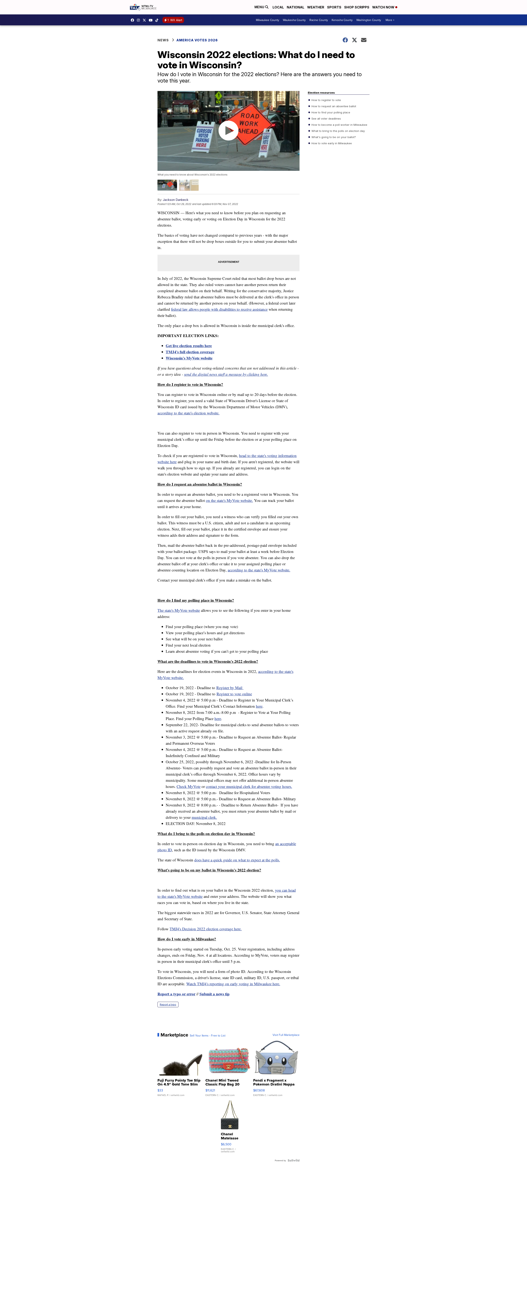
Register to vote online (234, 693)
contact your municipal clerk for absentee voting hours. (249, 786)
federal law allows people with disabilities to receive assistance (219, 309)
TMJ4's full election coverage (190, 352)
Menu (259, 7)
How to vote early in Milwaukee (331, 143)
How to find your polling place (330, 112)
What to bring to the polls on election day (338, 131)
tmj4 (133, 20)
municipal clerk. (204, 817)
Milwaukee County (267, 20)
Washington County (368, 20)
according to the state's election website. (188, 412)
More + (390, 20)
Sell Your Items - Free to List (207, 1035)
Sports (334, 7)
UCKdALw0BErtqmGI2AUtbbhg (152, 20)
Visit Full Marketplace (286, 1034)
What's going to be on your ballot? (333, 137)
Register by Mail (230, 687)
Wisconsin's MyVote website (189, 358)
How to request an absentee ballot (333, 106)
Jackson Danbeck (175, 200)
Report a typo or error (176, 994)
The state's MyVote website (178, 610)
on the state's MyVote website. (229, 500)
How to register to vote (326, 100)
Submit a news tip (214, 994)
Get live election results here (189, 345)
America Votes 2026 (197, 40)
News (163, 40)
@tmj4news (157, 20)
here (259, 706)
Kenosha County (342, 20)
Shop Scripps (356, 7)
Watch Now (383, 7)
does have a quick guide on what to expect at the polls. (237, 859)
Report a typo (168, 1004)
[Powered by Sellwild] (294, 1160)
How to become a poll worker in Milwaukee (339, 124)
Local (278, 7)
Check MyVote (189, 786)
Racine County (318, 20)
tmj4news (139, 20)
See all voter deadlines (326, 118)
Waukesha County (294, 20)
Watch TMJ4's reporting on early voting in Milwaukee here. (233, 983)
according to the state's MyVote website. (259, 569)
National (295, 7)
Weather (315, 7)
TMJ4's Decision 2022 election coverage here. (206, 928)
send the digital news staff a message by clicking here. (226, 374)
